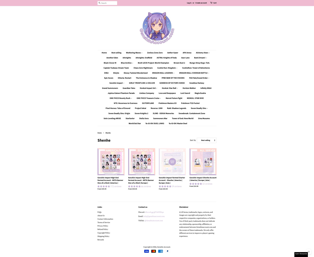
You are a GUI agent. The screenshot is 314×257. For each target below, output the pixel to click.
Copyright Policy (104, 233)
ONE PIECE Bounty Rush (120, 98)
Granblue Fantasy (196, 83)
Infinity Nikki (205, 88)
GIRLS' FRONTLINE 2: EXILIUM (142, 83)
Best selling (116, 52)
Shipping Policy (103, 236)
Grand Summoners (110, 88)
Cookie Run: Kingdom (166, 68)
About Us (101, 215)
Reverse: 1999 (156, 108)
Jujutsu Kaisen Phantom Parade (121, 93)
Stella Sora (144, 118)
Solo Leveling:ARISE (112, 118)
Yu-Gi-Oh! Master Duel (178, 123)
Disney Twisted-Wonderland (136, 73)
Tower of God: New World (182, 118)
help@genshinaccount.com (154, 216)
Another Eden (112, 57)
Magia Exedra (200, 93)
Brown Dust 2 (179, 63)
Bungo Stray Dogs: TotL (200, 63)
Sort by (193, 140)
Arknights (127, 57)
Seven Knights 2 (141, 113)
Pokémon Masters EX (168, 103)
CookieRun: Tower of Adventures (196, 68)
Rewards (101, 239)
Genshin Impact (116, 83)
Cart (214, 3)
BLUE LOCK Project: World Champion (153, 63)
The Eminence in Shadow (146, 78)
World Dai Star (135, 123)
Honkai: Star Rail (169, 88)
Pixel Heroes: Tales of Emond (118, 108)
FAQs (99, 212)
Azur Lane (185, 57)
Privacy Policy (103, 226)
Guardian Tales (129, 88)
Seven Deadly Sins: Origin (119, 113)
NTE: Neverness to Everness (125, 103)
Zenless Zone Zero (155, 52)
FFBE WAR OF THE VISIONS (173, 78)
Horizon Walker (189, 88)
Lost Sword (185, 93)
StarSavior (130, 118)
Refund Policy (103, 229)
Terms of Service (104, 222)
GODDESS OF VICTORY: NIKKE (172, 83)
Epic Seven (108, 78)
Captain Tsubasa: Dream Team (116, 68)
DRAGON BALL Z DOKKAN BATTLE (193, 73)
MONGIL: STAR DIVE (195, 98)
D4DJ (106, 73)
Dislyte (116, 73)
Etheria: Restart (124, 78)
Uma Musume (204, 118)
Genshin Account (163, 247)
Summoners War (160, 118)
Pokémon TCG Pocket (190, 103)
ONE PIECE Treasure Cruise (148, 98)
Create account (201, 3)
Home (104, 52)
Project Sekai (140, 108)
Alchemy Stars (202, 52)
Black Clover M (110, 63)
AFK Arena (187, 52)
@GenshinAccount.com (154, 220)
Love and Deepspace (167, 93)
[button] (104, 186)
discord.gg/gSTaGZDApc (154, 212)
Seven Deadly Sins (199, 108)
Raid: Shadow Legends (176, 108)
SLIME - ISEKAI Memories (163, 113)
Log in (189, 3)
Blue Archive (126, 63)
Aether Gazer (172, 52)
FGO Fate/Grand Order (198, 78)
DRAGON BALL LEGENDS (162, 73)
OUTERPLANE (148, 103)
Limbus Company (146, 93)
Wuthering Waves (133, 52)
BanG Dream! (200, 57)
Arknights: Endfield (144, 57)
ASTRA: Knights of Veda (167, 57)
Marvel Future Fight (174, 98)
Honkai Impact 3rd (148, 88)
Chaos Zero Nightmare (143, 68)
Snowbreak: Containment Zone (192, 113)
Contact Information (105, 219)
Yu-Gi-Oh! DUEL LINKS (154, 123)
